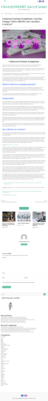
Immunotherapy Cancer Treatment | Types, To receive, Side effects (17, 330)
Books (2, 342)
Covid (28, 27)
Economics (3, 356)
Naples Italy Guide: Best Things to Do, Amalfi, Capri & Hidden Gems (13, 322)
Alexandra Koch (10, 194)
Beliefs (2, 339)
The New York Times (25, 191)
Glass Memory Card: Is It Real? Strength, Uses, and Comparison (13, 320)
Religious (2, 376)
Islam (2, 365)
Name (3, 272)
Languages (3, 368)
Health (2, 362)
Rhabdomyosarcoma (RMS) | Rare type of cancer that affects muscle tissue (23, 328)
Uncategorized (3, 382)
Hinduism (2, 364)
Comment (4, 257)
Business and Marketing (5, 345)
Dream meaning (4, 353)
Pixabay (15, 194)
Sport (2, 379)
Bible (2, 340)
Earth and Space (4, 354)
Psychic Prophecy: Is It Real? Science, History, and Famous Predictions (14, 318)
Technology (3, 380)
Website (26, 277)
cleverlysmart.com (6, 27)
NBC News (17, 191)
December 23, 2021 (13, 27)
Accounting (3, 336)
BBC (20, 191)
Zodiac (2, 385)
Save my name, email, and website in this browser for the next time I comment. (19, 282)
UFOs (2, 381)
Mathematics (3, 370)
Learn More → (24, 244)
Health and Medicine (21, 27)
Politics (2, 373)
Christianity (3, 351)
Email (3, 277)
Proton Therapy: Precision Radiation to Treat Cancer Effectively (39, 224)
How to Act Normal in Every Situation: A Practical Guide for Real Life (8, 224)
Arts (1, 337)
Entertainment (3, 357)
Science (2, 378)
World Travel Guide (4, 384)
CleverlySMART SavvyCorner (24, 7)
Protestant (3, 374)
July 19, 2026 (5, 227)
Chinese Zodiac (4, 350)
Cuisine (2, 352)
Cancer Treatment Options (23, 223)
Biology (2, 341)
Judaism (2, 367)
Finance (2, 359)
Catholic (2, 346)
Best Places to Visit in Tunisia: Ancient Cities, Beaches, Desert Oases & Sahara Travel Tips (17, 319)
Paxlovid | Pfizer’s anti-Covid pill (12, 144)
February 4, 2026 (21, 225)
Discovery (13, 191)
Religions (2, 375)
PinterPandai (8, 191)
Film (1, 358)
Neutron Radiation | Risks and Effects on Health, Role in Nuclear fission (21, 329)
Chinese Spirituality (4, 348)
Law (1, 369)
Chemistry (3, 347)
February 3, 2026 (36, 227)
